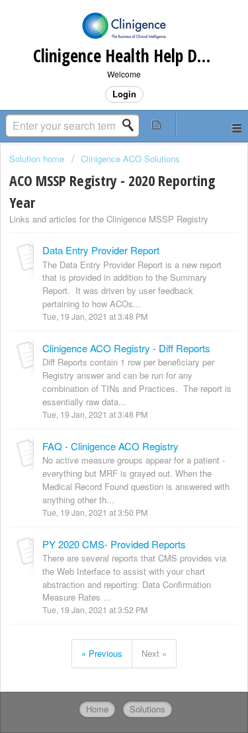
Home (97, 709)
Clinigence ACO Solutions (130, 158)
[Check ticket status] (157, 124)
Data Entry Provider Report (100, 250)
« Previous (101, 653)
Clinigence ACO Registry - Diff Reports (126, 348)
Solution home (38, 158)
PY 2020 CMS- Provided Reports (114, 544)
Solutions (147, 709)
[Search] (132, 125)
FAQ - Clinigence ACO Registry (110, 446)
